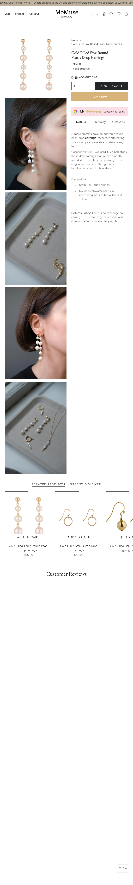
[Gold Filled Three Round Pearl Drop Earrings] (28, 517)
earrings (90, 138)
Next (125, 517)
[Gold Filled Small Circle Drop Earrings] (78, 517)
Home (74, 40)
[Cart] (126, 14)
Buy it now (100, 97)
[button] (7, 14)
